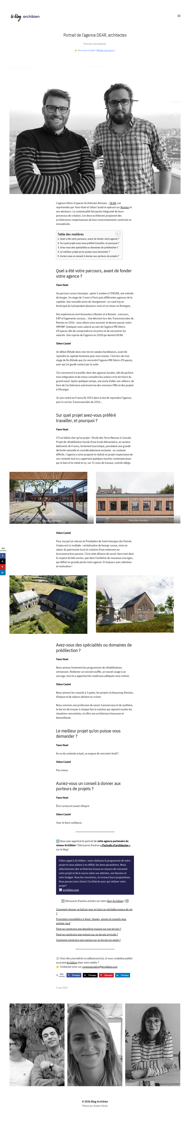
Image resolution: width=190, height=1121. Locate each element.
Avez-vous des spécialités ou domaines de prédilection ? (89, 247)
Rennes (124, 207)
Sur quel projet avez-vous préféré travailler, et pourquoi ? (89, 243)
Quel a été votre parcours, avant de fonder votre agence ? (90, 238)
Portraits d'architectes (95, 43)
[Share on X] (3, 561)
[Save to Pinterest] (3, 567)
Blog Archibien (99, 1101)
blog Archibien (115, 901)
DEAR (113, 203)
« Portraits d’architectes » (115, 845)
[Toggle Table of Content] (116, 234)
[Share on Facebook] (3, 556)
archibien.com (71, 890)
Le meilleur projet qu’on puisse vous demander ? (85, 251)
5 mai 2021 (62, 987)
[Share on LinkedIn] (3, 572)
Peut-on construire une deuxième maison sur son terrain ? (88, 929)
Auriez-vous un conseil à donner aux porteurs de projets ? (89, 256)
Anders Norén (101, 1105)
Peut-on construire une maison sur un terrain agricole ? (87, 934)
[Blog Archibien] (89, 16)
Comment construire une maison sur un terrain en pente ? (88, 940)
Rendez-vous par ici (105, 50)
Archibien (71, 962)
